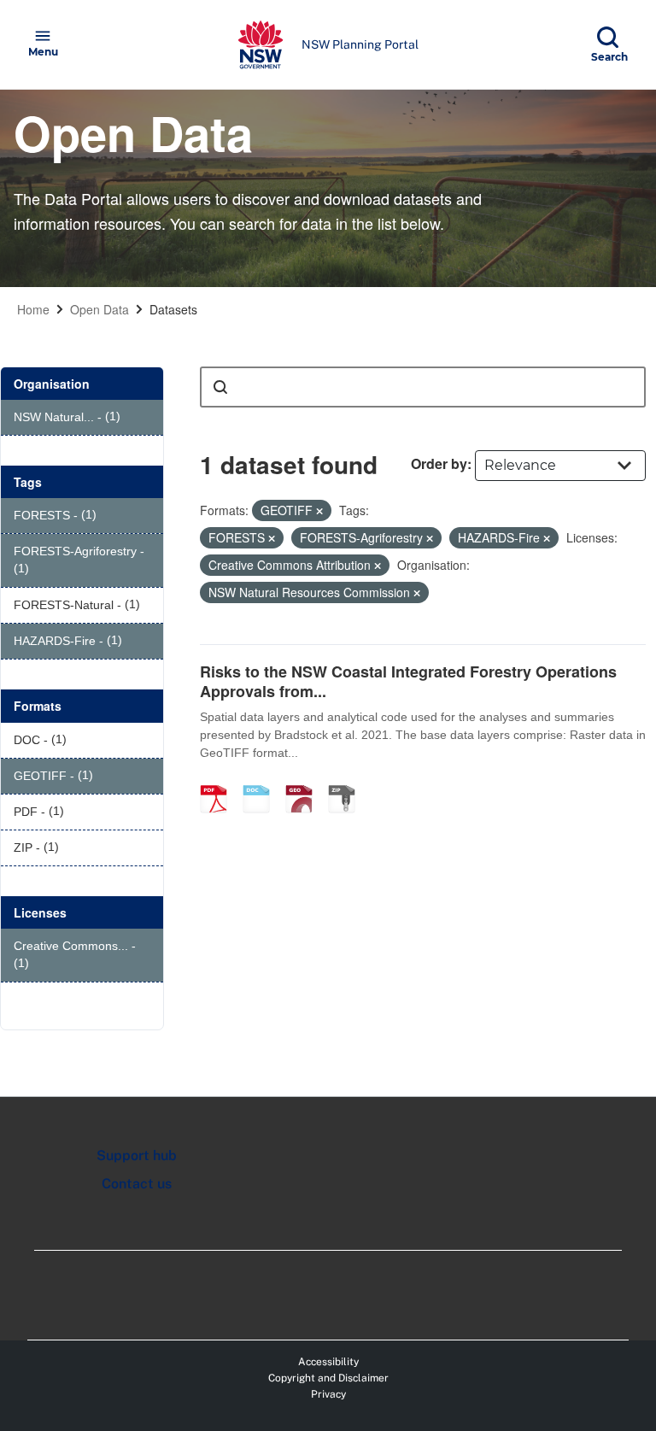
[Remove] (319, 511)
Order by (439, 463)
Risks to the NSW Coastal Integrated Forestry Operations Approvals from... (408, 681)
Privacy (328, 1394)
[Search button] (220, 387)
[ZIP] (347, 780)
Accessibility (328, 1362)
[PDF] (219, 780)
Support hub (137, 1155)
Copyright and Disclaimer (328, 1378)
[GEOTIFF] (305, 780)
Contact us (137, 1184)
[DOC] (262, 780)
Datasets (173, 309)
